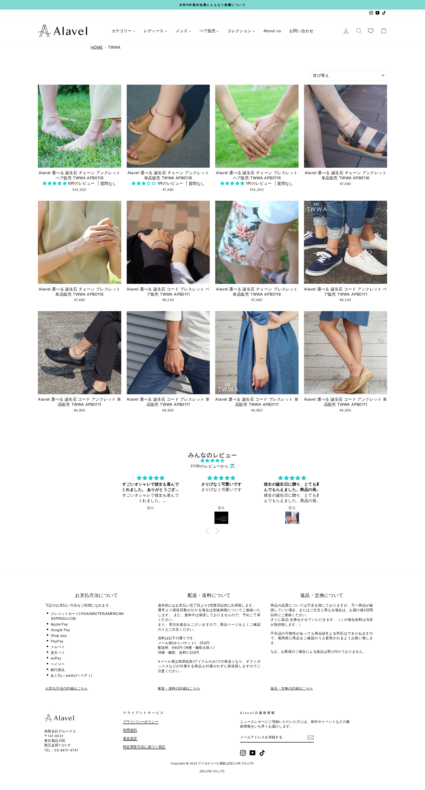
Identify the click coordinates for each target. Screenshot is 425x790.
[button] (55, 183)
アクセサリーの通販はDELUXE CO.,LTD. (226, 763)
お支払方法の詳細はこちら (66, 688)
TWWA (114, 47)
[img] (212, 460)
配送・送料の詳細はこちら (179, 688)
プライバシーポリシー (140, 722)
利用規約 (130, 730)
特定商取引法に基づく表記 (144, 747)
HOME (97, 47)
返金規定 (130, 738)
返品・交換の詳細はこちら (292, 688)
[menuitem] (123, 30)
